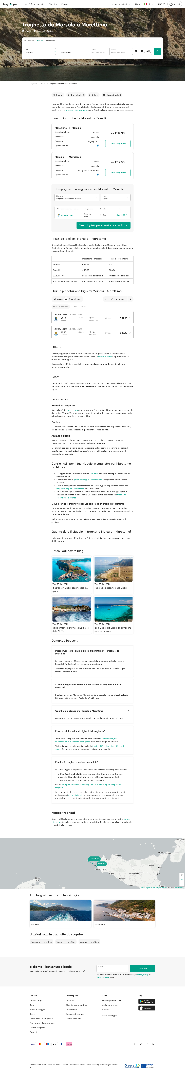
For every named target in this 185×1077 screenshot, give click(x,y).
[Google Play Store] (146, 1001)
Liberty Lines (72, 410)
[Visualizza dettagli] (84, 971)
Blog (32, 1005)
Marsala (94, 473)
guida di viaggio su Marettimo (88, 479)
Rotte (43, 83)
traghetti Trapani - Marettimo (70, 488)
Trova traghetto (117, 143)
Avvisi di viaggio (109, 1015)
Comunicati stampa (75, 1014)
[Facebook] (134, 1044)
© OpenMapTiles (161, 888)
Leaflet (143, 888)
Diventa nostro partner (76, 1005)
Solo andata (29, 41)
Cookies (65, 1064)
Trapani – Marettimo (66, 942)
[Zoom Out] (181, 884)
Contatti (106, 1009)
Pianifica (53, 4)
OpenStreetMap (179, 888)
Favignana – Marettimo (41, 942)
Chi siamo (70, 1000)
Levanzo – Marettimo (89, 942)
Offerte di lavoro (73, 1018)
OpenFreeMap (151, 888)
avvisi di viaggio (75, 795)
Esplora (64, 4)
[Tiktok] (146, 1044)
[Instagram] (140, 1044)
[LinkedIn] (152, 1044)
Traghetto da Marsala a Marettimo (63, 83)
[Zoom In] (181, 879)
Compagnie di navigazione (42, 1023)
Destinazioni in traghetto (41, 1018)
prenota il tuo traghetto (76, 110)
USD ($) (161, 4)
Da (27, 49)
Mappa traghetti (37, 1027)
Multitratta (50, 41)
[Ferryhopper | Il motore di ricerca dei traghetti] (10, 4)
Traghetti (33, 83)
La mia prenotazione (120, 4)
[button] (66, 299)
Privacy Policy (142, 975)
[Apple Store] (146, 1007)
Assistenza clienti (110, 1005)
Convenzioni (71, 1009)
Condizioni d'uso (53, 1064)
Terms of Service (103, 977)
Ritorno (40, 41)
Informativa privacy (77, 1064)
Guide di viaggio (37, 1009)
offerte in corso (105, 356)
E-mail (100, 967)
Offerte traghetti (36, 4)
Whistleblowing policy (95, 1064)
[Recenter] (181, 875)
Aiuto (137, 4)
